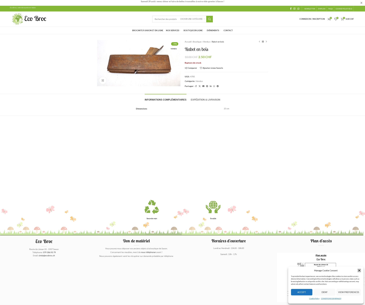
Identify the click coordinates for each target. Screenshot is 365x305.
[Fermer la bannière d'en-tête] (361, 3)
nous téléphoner (148, 252)
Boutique (197, 41)
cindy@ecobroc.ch (47, 255)
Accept (301, 292)
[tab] (165, 98)
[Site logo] (29, 18)
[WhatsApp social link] (298, 8)
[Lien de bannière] (182, 3)
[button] (359, 270)
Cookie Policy (314, 298)
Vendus (206, 41)
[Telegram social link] (218, 86)
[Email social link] (203, 86)
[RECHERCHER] (209, 19)
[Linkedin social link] (210, 86)
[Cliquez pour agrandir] (102, 80)
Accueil (188, 41)
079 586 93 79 (49, 252)
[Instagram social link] (294, 8)
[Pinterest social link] (207, 86)
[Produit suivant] (266, 41)
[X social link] (200, 86)
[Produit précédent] (259, 41)
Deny (324, 292)
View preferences (348, 292)
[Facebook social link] (291, 8)
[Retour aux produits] (263, 41)
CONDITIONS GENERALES (331, 298)
